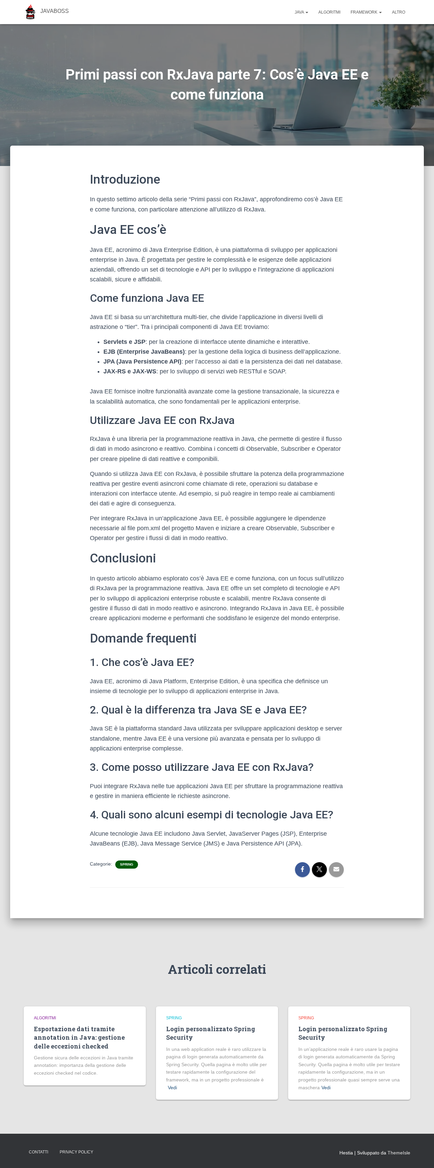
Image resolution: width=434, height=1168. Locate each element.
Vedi (172, 1087)
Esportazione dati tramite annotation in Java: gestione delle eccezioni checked (79, 1037)
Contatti (38, 1152)
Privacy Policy (76, 1152)
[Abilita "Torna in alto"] (420, 1154)
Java (300, 12)
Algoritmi (329, 12)
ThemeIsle (399, 1152)
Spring (126, 864)
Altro (398, 12)
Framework (364, 12)
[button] (306, 12)
